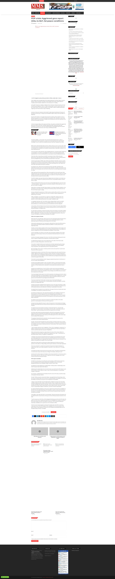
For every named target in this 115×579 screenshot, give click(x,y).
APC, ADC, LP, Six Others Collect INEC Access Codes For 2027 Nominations (42, 133)
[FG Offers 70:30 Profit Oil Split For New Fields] (70, 140)
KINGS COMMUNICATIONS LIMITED (48, 577)
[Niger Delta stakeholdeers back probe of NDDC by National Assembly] (36, 477)
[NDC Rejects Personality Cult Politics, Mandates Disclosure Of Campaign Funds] (51, 133)
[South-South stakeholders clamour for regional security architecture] (60, 477)
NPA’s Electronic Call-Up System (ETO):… (63, 563)
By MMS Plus (34, 23)
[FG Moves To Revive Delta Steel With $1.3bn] (70, 118)
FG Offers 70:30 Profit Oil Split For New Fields (76, 38)
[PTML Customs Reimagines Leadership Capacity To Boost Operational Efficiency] (70, 124)
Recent (70, 108)
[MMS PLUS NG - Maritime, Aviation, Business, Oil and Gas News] (38, 7)
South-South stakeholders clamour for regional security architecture (60, 512)
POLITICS (33, 16)
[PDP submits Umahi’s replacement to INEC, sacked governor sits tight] (48, 447)
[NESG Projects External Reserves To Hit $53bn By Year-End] (70, 113)
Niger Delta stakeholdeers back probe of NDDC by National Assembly (36, 512)
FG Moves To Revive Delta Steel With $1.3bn (75, 31)
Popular (75, 108)
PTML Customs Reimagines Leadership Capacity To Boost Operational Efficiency (78, 122)
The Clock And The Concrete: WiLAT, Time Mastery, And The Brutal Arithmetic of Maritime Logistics (76, 44)
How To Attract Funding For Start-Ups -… (63, 559)
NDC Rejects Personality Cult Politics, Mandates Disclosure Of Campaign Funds (60, 133)
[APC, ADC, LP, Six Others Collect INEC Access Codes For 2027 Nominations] (33, 133)
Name (32, 531)
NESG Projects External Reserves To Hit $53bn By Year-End (78, 112)
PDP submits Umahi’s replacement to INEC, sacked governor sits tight (48, 451)
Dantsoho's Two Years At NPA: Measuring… (63, 572)
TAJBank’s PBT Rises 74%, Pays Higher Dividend (76, 39)
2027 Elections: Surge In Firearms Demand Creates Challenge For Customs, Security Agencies (75, 36)
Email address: (70, 154)
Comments (81, 108)
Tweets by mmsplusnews (75, 550)
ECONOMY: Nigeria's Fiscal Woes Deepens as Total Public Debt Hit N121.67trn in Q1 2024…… (76, 84)
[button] (5, 577)
